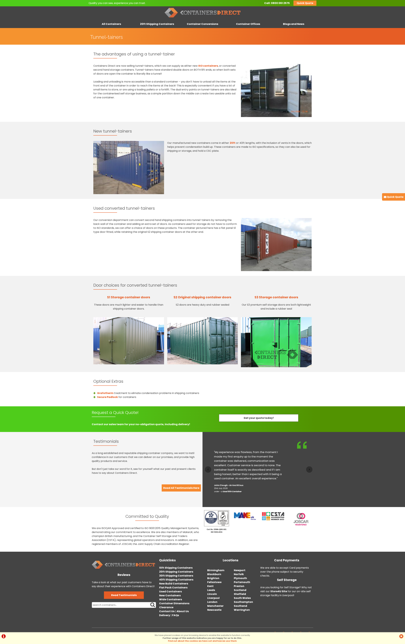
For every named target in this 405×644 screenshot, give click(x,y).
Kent (210, 586)
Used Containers (170, 591)
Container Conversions (202, 24)
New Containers (170, 595)
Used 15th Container (232, 491)
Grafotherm (105, 393)
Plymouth (240, 578)
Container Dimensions (174, 603)
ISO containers (208, 66)
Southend (240, 606)
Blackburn (214, 574)
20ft (232, 143)
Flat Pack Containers (173, 587)
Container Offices (248, 24)
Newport (239, 570)
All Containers (111, 24)
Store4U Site (278, 591)
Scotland (240, 590)
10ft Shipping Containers (176, 568)
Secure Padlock (107, 397)
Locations (230, 560)
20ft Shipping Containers (157, 24)
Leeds (211, 590)
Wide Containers (170, 599)
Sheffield (240, 594)
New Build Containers (173, 583)
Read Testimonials (124, 595)
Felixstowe (214, 582)
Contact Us (166, 611)
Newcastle (214, 610)
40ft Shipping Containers (176, 579)
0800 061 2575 (280, 3)
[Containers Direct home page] (202, 18)
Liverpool (213, 598)
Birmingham (215, 570)
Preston (239, 586)
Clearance (166, 607)
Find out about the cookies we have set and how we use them (202, 641)
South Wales (242, 598)
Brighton (213, 578)
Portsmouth (242, 582)
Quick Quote (305, 3)
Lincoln (212, 594)
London (212, 602)
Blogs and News (293, 24)
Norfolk (239, 574)
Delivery (164, 615)
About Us (183, 611)
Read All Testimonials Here (181, 488)
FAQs (175, 615)
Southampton (243, 602)
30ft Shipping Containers (176, 575)
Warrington (242, 610)
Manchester (215, 606)
